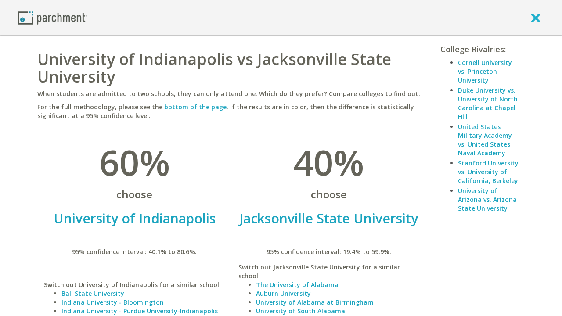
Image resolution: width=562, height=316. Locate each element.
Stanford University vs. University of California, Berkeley (488, 172)
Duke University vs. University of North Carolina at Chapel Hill (488, 103)
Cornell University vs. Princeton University (485, 71)
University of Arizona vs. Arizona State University (487, 199)
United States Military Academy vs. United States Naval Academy (485, 139)
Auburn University (283, 293)
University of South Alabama (300, 311)
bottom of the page (195, 107)
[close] (535, 17)
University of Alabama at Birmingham (315, 302)
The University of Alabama (297, 284)
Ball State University (92, 293)
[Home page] (52, 17)
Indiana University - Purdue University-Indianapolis (139, 311)
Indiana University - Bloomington (112, 302)
